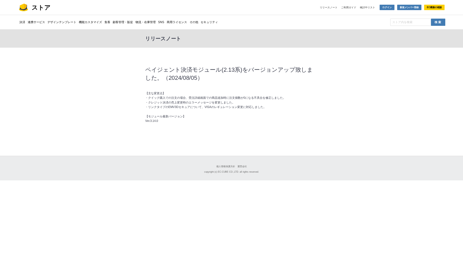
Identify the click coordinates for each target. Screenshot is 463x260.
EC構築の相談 (434, 7)
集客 (107, 22)
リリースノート (328, 7)
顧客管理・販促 (123, 22)
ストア (41, 7)
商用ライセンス (177, 22)
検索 (438, 22)
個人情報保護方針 (225, 166)
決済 (22, 22)
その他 (194, 22)
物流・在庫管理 (145, 22)
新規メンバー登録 (409, 7)
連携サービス (36, 22)
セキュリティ (209, 22)
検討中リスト (367, 7)
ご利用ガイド (348, 7)
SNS (161, 22)
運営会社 (242, 166)
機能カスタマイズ (90, 22)
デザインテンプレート (61, 22)
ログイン (387, 7)
